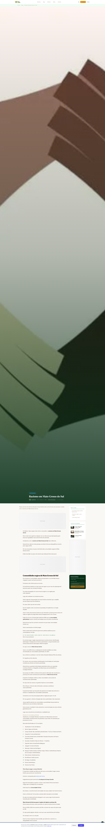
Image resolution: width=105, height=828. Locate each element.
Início (19, 5)
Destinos (39, 1)
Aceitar (81, 825)
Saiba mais (49, 826)
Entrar (88, 1)
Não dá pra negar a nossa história (77, 515)
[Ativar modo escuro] (79, 2)
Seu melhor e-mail (74, 581)
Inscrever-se (77, 586)
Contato (59, 1)
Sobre (54, 1)
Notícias (48, 1)
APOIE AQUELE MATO (76, 517)
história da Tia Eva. (40, 776)
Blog (44, 1)
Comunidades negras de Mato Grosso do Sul (77, 511)
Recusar (74, 825)
